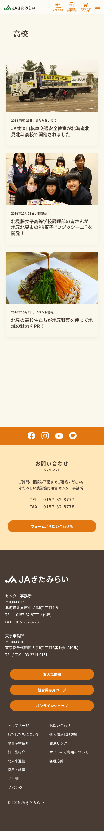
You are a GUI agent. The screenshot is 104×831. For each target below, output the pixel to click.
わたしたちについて (23, 734)
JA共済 (13, 778)
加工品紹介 (16, 752)
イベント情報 (44, 312)
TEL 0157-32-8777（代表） (29, 614)
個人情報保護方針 (63, 734)
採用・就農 (16, 769)
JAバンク (15, 787)
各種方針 (56, 760)
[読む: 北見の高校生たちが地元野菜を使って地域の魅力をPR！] (52, 277)
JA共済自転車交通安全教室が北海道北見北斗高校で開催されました (50, 131)
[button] (97, 7)
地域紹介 (43, 213)
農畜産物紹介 (18, 743)
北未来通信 (16, 760)
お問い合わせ (60, 725)
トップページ (18, 725)
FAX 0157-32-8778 (22, 621)
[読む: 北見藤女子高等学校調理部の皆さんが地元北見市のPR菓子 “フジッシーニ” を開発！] (52, 178)
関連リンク (58, 743)
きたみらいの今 (46, 120)
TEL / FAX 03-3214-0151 (26, 654)
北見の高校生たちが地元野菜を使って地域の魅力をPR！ (52, 323)
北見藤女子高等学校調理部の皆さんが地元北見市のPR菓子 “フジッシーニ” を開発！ (51, 227)
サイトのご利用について (68, 752)
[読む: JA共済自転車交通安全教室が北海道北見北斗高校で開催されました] (52, 85)
